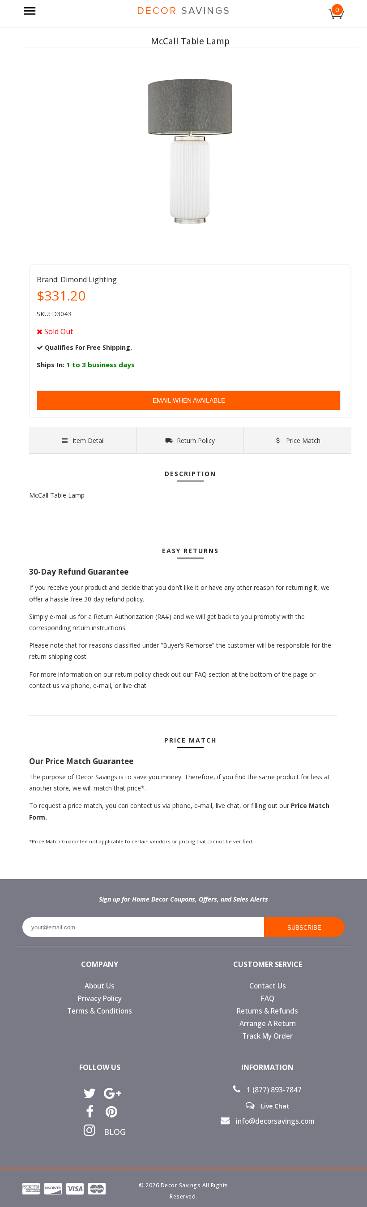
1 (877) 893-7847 (273, 1090)
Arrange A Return (267, 1023)
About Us (100, 986)
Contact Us (267, 986)
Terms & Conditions (99, 1011)
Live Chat (274, 1106)
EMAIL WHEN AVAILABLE (189, 400)
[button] (366, 1206)
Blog (111, 1131)
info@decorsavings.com (274, 1121)
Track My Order (267, 1036)
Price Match (302, 440)
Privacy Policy (100, 998)
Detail (89, 440)
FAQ (267, 998)
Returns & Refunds (267, 1011)
